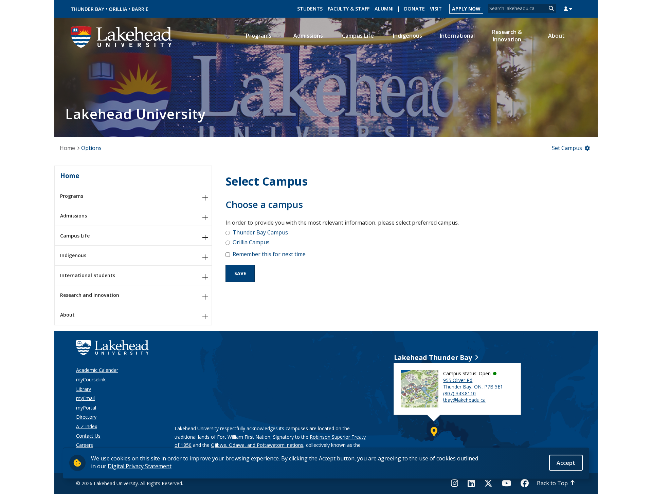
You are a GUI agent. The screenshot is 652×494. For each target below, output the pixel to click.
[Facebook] (525, 483)
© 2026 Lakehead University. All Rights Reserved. (129, 483)
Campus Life (75, 235)
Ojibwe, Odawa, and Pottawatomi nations (257, 445)
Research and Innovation (89, 295)
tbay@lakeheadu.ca (464, 400)
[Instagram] (456, 483)
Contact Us (88, 436)
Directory (86, 417)
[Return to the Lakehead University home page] (122, 36)
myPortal (86, 407)
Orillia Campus (251, 242)
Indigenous (73, 255)
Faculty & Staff (348, 8)
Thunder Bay (87, 9)
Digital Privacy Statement (139, 466)
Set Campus (567, 148)
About (67, 314)
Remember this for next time (269, 254)
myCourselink (91, 379)
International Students (87, 275)
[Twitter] (488, 483)
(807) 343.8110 (459, 393)
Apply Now (466, 8)
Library (83, 389)
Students (310, 8)
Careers (84, 445)
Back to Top (552, 483)
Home (67, 148)
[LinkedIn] (471, 483)
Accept (566, 462)
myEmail (85, 398)
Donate (414, 8)
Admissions (73, 215)
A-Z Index (86, 426)
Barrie (140, 9)
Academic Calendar (97, 370)
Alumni (384, 8)
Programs (71, 196)
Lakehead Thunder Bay (433, 357)
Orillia (118, 9)
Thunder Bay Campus (260, 232)
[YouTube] (506, 483)
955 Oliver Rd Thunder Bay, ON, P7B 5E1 (473, 383)
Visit (436, 8)
